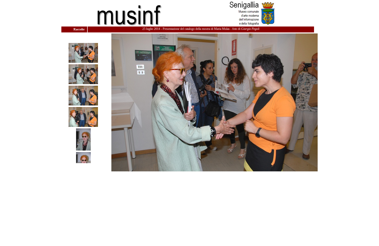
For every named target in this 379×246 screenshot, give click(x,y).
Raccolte (79, 29)
